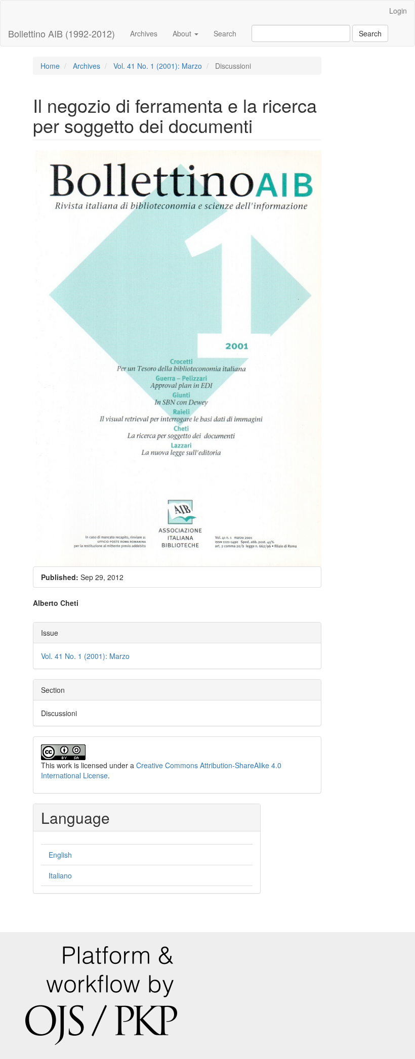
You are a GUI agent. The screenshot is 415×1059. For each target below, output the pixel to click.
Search (225, 33)
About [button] (183, 33)
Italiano (60, 875)
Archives (143, 33)
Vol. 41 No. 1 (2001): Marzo (157, 66)
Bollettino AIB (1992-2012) (61, 33)
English (60, 855)
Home (50, 66)
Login (398, 11)
